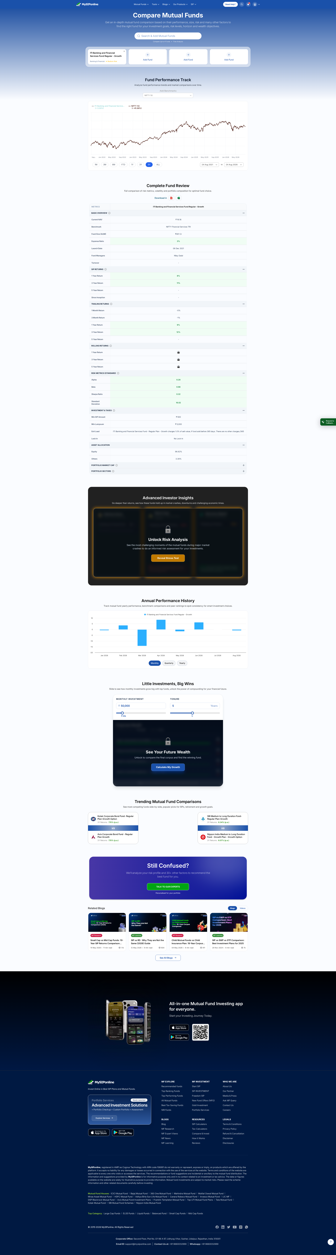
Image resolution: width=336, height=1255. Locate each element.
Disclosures (228, 1143)
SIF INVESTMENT (200, 1091)
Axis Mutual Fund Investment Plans (134, 1199)
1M (96, 164)
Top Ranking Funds (170, 1091)
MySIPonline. (108, 1227)
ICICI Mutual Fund (119, 1193)
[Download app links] (179, 1027)
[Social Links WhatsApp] (246, 1227)
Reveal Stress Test (168, 558)
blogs (232, 908)
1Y (132, 164)
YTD (123, 164)
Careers (226, 1110)
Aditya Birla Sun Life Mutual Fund (151, 1196)
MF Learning (167, 1143)
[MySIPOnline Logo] (87, 4)
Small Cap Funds (177, 1213)
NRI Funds (166, 1110)
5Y (149, 164)
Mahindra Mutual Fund (184, 1193)
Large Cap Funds (112, 1213)
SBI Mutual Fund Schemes (121, 1203)
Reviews (196, 1143)
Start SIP (196, 1086)
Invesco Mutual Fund (210, 1196)
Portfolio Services (200, 1110)
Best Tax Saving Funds (172, 1105)
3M (104, 164)
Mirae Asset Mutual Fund (100, 1196)
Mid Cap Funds (195, 1213)
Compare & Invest (200, 1133)
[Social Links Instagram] (240, 1227)
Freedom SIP (198, 1095)
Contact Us (228, 1105)
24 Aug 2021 (207, 164)
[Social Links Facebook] (217, 1227)
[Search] (241, 4)
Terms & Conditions (232, 1124)
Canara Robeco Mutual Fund (183, 1196)
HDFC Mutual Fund (123, 1196)
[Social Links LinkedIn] (222, 1227)
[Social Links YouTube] (235, 1227)
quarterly (169, 663)
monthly (155, 663)
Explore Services (103, 1118)
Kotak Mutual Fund (97, 1203)
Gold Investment (200, 1105)
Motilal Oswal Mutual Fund (211, 1193)
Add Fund (147, 59)
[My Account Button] (256, 4)
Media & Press (230, 1095)
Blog (163, 1124)
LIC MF (226, 1196)
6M (113, 164)
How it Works (198, 1138)
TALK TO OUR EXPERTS (168, 886)
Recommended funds (171, 1086)
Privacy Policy (230, 1129)
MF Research (167, 1129)
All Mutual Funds (169, 1100)
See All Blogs (166, 957)
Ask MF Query (229, 1100)
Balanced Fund (159, 1213)
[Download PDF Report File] (171, 198)
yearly (182, 663)
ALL (158, 164)
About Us (227, 1086)
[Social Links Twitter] (228, 1227)
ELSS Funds (128, 1213)
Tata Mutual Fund (224, 1199)
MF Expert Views (169, 1133)
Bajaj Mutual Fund (139, 1193)
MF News (165, 1138)
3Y (140, 164)
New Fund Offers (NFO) (203, 1100)
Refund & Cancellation (233, 1133)
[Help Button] (331, 1242)
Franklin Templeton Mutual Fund (169, 1199)
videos (242, 908)
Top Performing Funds (172, 1095)
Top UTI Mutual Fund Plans (200, 1199)
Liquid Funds (143, 1213)
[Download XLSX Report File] (179, 198)
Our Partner (228, 1091)
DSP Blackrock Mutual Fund (101, 1199)
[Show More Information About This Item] (109, 213)
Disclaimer (228, 1138)
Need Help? (230, 4)
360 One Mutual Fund (160, 1193)
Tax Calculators (199, 1129)
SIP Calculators (199, 1124)
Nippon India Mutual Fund (148, 1203)
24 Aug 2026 (232, 164)
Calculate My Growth (168, 767)
